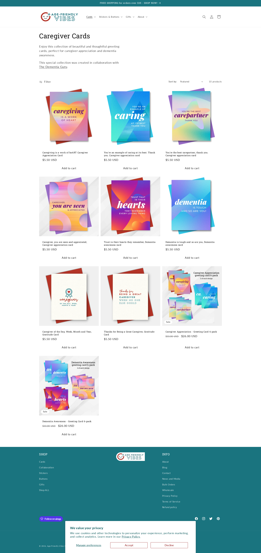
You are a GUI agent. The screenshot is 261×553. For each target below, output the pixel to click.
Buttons (43, 478)
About (165, 461)
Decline (169, 545)
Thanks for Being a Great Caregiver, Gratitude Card (129, 333)
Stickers (43, 473)
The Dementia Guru (53, 67)
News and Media (171, 478)
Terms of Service (171, 501)
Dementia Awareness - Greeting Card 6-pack (67, 421)
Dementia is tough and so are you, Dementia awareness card (190, 243)
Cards (42, 461)
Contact (166, 473)
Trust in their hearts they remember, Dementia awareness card (130, 243)
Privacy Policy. (131, 536)
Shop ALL (44, 490)
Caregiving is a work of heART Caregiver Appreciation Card (65, 154)
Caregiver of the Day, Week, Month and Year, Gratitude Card (67, 333)
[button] (90, 16)
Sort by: (173, 81)
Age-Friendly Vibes (55, 546)
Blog (164, 467)
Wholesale (168, 490)
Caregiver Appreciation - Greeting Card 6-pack (191, 331)
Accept (129, 545)
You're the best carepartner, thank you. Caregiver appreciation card (187, 154)
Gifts (41, 484)
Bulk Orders (168, 484)
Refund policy (169, 507)
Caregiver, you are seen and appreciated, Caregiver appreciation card (64, 243)
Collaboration (46, 467)
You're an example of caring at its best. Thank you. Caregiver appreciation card (129, 154)
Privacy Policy (170, 495)
